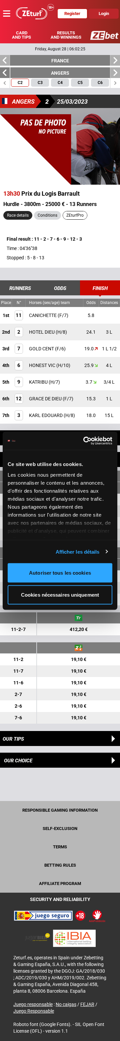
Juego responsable (33, 1004)
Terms (60, 846)
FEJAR (87, 1004)
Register (72, 13)
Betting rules (60, 865)
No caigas (66, 1004)
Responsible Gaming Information (60, 810)
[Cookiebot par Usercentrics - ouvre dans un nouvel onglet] (84, 440)
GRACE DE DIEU (46, 398)
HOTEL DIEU (42, 332)
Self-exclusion (60, 828)
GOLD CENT (42, 348)
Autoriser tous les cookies (60, 573)
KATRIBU (39, 382)
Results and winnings (66, 35)
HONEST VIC (42, 365)
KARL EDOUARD (46, 415)
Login (104, 13)
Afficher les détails (78, 551)
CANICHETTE (43, 315)
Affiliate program (60, 883)
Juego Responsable (33, 1011)
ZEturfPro (75, 215)
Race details (18, 215)
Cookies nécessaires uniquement (60, 594)
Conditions (47, 215)
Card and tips (21, 35)
